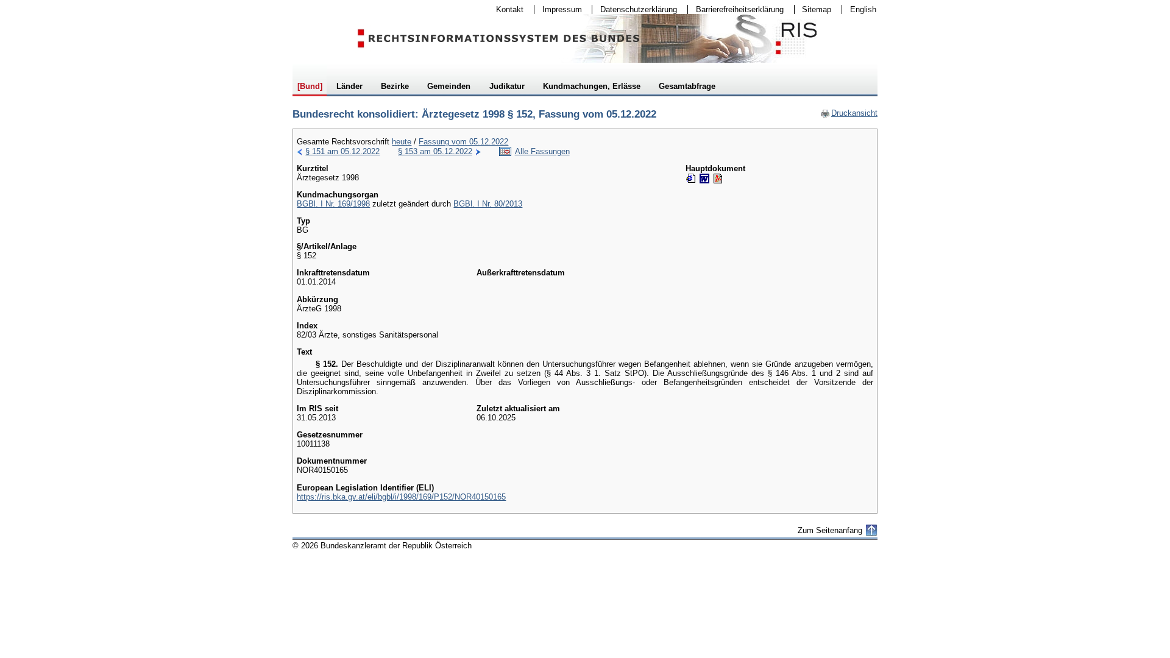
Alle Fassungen (542, 151)
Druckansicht (849, 113)
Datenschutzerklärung (634, 9)
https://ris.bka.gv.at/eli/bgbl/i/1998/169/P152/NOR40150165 (401, 496)
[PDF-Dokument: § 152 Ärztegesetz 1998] (717, 178)
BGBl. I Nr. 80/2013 (487, 203)
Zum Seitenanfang (830, 530)
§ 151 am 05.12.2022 (342, 151)
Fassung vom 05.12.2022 (463, 141)
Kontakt (505, 9)
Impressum (558, 9)
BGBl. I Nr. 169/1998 (333, 203)
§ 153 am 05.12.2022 (435, 151)
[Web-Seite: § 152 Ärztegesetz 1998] (691, 178)
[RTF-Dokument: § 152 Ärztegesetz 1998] (704, 178)
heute (401, 141)
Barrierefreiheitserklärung (736, 9)
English (863, 9)
